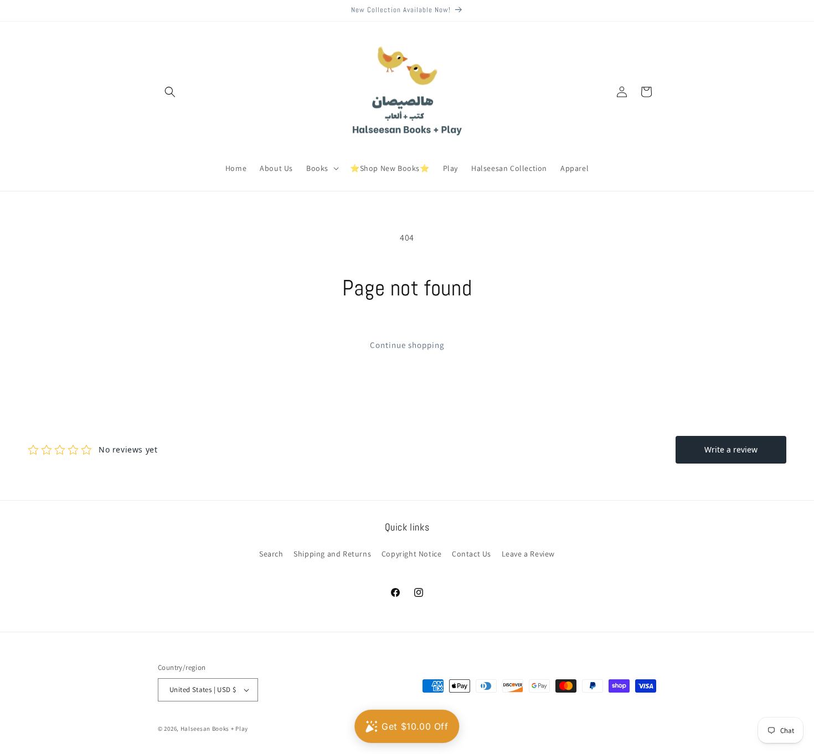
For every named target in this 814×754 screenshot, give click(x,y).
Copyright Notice (412, 554)
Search (271, 554)
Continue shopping (407, 345)
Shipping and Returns (332, 554)
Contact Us (471, 554)
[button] (170, 92)
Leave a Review (528, 554)
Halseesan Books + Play (214, 728)
